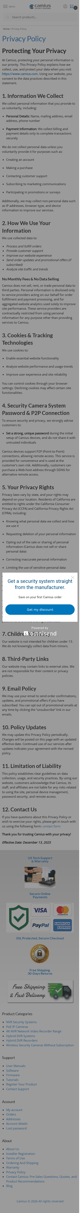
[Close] (73, 577)
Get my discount (40, 610)
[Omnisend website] (40, 631)
